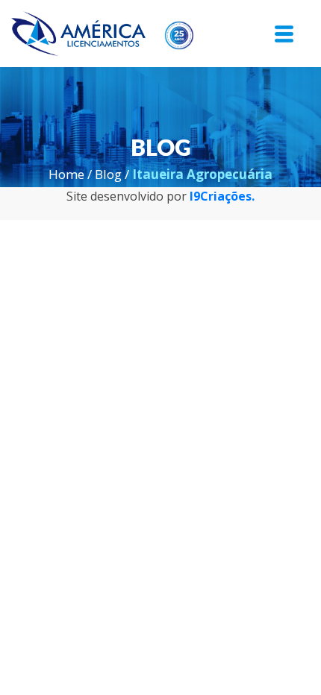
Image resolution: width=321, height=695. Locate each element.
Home (66, 174)
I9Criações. (222, 196)
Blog (108, 174)
